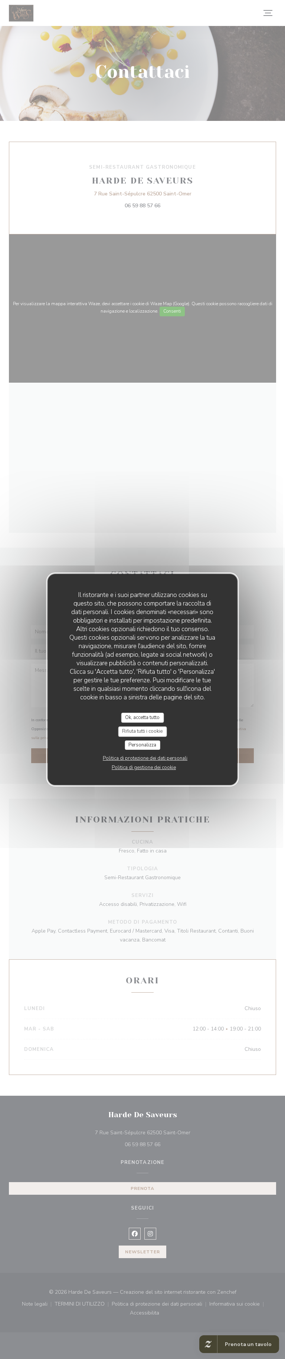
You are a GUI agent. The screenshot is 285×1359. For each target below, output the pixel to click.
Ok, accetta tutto (142, 717)
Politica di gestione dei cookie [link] (144, 767)
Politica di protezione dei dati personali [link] (145, 758)
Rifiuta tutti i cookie (142, 731)
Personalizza (142, 745)
